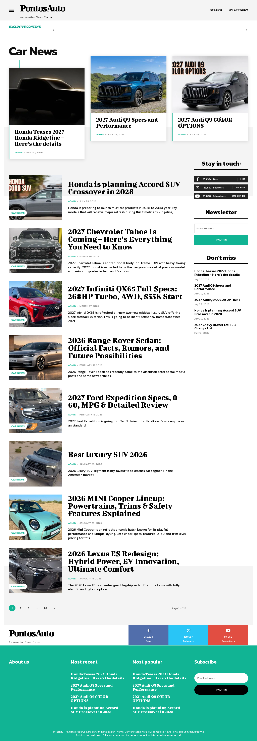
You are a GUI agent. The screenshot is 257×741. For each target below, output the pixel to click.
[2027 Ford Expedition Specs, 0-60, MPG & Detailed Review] (35, 410)
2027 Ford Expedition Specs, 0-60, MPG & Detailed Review (124, 401)
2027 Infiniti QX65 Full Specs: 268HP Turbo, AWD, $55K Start (125, 292)
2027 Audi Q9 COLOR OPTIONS (205, 122)
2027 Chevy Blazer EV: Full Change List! (215, 326)
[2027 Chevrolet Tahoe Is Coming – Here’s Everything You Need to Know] (35, 250)
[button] (216, 10)
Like (242, 179)
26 (45, 608)
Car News (17, 213)
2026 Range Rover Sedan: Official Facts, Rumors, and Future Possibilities (118, 348)
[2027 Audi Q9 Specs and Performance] (128, 84)
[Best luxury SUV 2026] (35, 463)
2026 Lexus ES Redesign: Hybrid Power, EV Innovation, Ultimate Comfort (123, 561)
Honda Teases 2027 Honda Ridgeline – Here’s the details (39, 137)
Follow (240, 187)
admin (18, 152)
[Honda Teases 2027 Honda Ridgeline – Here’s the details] (47, 96)
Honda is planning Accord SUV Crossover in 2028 (124, 188)
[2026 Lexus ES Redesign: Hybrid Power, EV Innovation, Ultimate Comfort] (35, 570)
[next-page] (54, 608)
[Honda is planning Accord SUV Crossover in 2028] (35, 197)
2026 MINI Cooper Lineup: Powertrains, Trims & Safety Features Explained (120, 506)
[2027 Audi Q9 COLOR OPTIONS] (210, 84)
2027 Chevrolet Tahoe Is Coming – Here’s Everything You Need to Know (120, 239)
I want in (221, 240)
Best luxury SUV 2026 (108, 454)
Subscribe (239, 195)
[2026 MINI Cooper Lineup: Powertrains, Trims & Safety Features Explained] (35, 517)
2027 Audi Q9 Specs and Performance (127, 122)
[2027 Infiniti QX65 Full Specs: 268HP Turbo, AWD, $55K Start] (35, 304)
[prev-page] (53, 30)
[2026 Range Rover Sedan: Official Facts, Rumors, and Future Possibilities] (35, 357)
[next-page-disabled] (246, 30)
